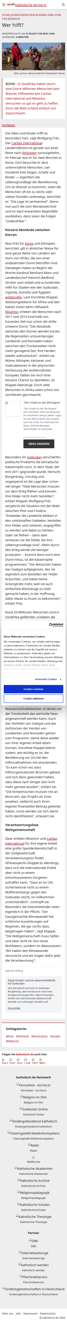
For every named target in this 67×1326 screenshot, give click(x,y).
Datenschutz (48, 1313)
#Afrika (10, 1036)
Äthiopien (29, 153)
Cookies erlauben (33, 689)
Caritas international (27, 143)
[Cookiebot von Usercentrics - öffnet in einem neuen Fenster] (49, 625)
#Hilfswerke (22, 1036)
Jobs (18, 1313)
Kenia (29, 243)
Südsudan (34, 457)
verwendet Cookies (46, 679)
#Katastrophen (39, 1036)
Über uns (7, 1313)
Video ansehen (38, 444)
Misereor (11, 312)
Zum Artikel (14, 1008)
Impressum (30, 1313)
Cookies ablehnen (33, 698)
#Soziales (55, 1036)
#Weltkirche (12, 1040)
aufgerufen (13, 297)
